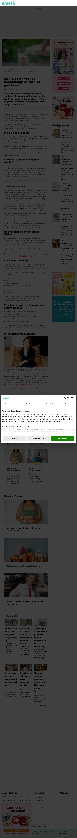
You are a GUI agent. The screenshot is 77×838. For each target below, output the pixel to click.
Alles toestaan (63, 438)
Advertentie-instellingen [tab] (47, 404)
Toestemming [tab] (10, 404)
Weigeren (14, 438)
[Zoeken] (73, 3)
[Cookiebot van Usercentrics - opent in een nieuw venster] (66, 398)
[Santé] (8, 3)
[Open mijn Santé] (68, 3)
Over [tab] (67, 404)
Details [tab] (28, 404)
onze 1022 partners (14, 414)
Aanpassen (37, 438)
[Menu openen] (61, 3)
